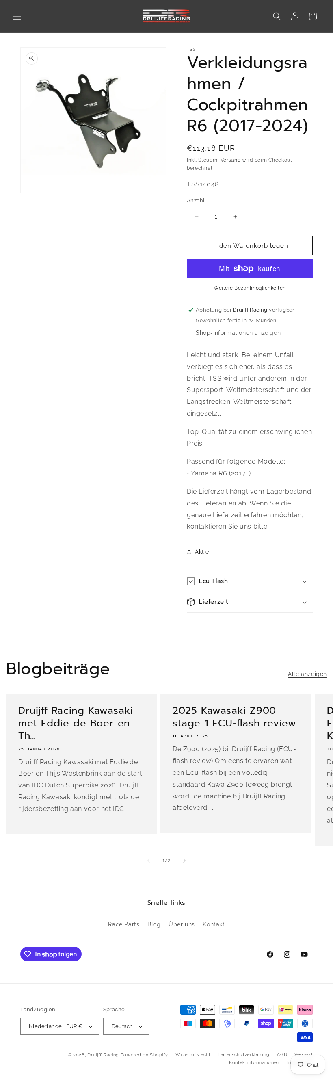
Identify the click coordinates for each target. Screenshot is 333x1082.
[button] (17, 16)
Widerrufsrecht (193, 1054)
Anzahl (196, 200)
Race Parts (123, 924)
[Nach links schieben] (149, 861)
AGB (282, 1054)
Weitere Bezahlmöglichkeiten (250, 288)
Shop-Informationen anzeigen (238, 333)
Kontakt (214, 924)
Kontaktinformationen (254, 1062)
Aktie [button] (202, 552)
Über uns (182, 924)
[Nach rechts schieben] (184, 861)
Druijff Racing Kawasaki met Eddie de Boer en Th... (75, 724)
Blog (153, 924)
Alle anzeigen (307, 674)
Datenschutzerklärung (244, 1054)
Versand (231, 160)
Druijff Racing (103, 1055)
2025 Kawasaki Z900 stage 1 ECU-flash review (234, 717)
